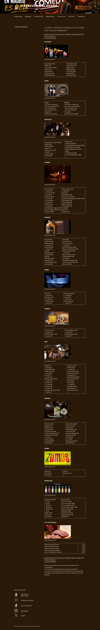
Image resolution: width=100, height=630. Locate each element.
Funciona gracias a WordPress (32, 626)
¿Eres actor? (71, 16)
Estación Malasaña (39, 6)
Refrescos (53, 36)
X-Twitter (23, 615)
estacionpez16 (24, 611)
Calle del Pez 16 (25, 594)
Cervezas (57, 34)
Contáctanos (81, 16)
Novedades (28, 16)
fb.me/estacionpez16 (26, 605)
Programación (18, 16)
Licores (63, 34)
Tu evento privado (38, 16)
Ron (82, 34)
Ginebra (46, 36)
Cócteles (47, 34)
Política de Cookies (19, 626)
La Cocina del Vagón (50, 38)
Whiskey (68, 34)
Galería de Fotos (50, 16)
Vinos (52, 34)
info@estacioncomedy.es (27, 600)
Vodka (73, 34)
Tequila (78, 34)
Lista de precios (61, 16)
